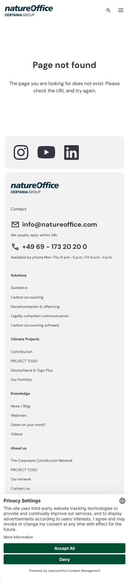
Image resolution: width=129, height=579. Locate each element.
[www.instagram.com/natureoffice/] (21, 152)
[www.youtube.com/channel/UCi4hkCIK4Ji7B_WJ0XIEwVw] (46, 152)
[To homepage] (29, 10)
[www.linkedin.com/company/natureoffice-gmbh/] (71, 152)
